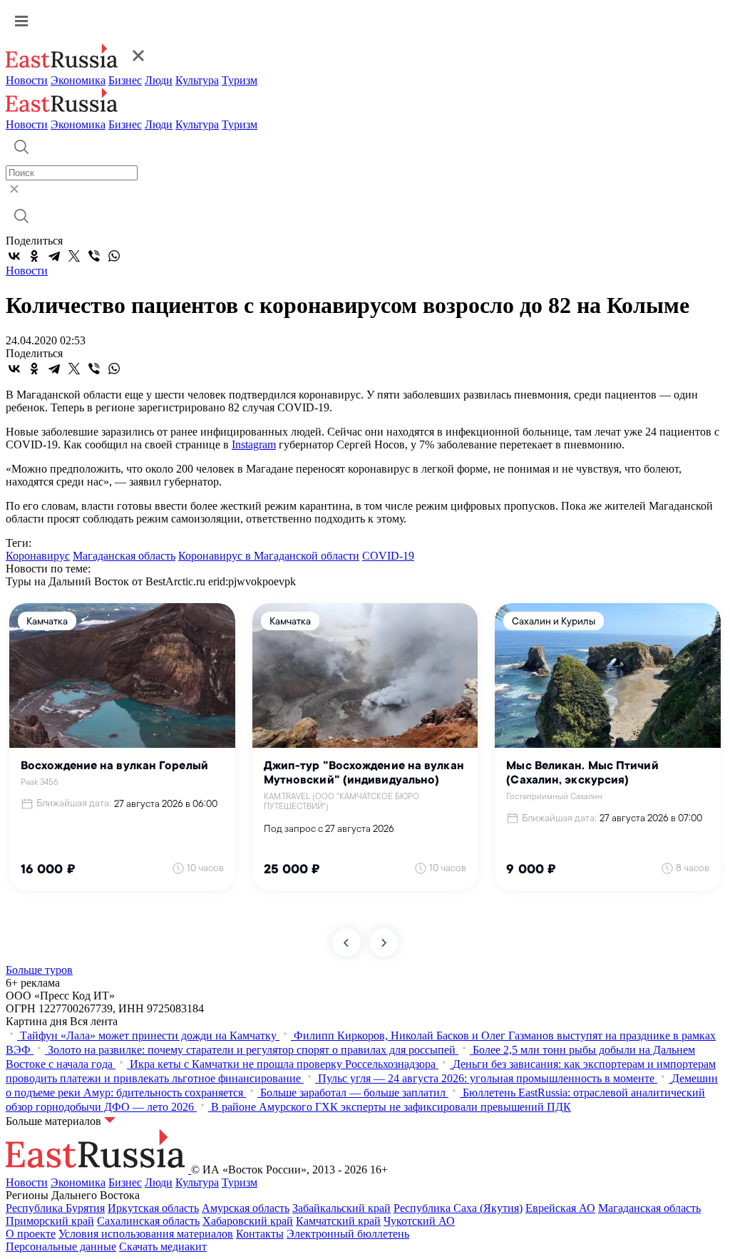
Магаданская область (124, 556)
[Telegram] (54, 255)
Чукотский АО (419, 1221)
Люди (159, 80)
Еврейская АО (560, 1208)
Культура (197, 80)
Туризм (239, 80)
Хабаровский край (247, 1221)
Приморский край (50, 1221)
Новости (27, 80)
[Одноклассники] (34, 255)
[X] (74, 255)
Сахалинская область (148, 1221)
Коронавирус (38, 556)
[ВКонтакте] (14, 255)
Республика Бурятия (55, 1208)
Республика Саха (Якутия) (458, 1208)
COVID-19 (388, 556)
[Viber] (94, 255)
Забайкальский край (341, 1208)
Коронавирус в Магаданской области (268, 556)
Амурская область (245, 1208)
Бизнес (125, 80)
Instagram (254, 444)
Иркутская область (153, 1208)
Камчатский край (338, 1221)
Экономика (78, 80)
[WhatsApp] (114, 255)
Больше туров (39, 970)
